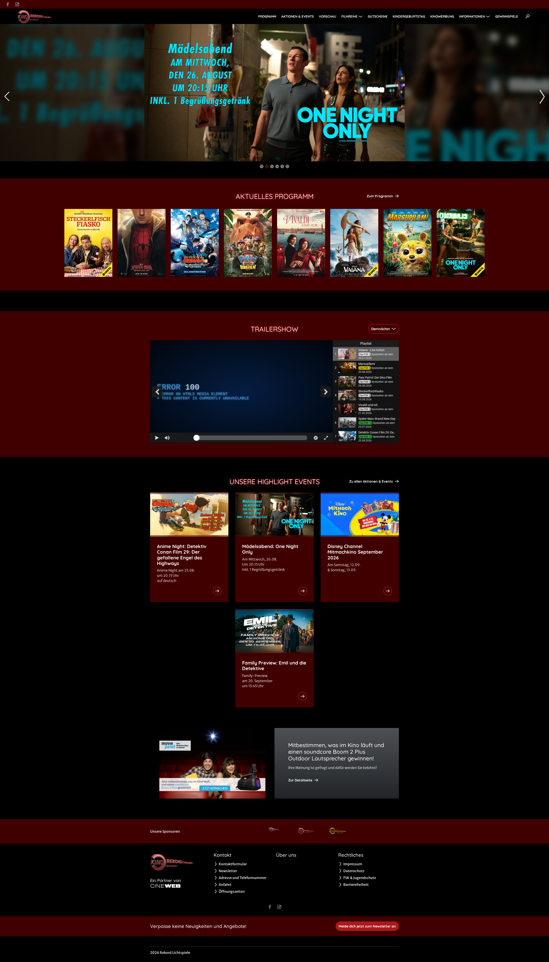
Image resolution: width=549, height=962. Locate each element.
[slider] (251, 438)
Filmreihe (349, 16)
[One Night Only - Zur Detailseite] (461, 243)
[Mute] (167, 438)
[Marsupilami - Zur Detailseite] (407, 243)
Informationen (472, 16)
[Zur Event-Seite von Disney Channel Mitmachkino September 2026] (387, 591)
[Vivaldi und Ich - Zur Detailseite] (301, 243)
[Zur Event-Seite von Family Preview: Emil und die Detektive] (302, 696)
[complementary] (241, 391)
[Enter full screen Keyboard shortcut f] (326, 438)
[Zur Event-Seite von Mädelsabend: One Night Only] (302, 591)
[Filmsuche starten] (527, 16)
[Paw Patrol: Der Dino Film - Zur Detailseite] (248, 243)
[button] (366, 354)
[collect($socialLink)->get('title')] (7, 4)
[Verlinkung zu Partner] (274, 831)
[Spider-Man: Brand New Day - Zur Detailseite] (142, 243)
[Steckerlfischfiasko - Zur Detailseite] (88, 243)
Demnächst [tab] (380, 329)
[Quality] (316, 438)
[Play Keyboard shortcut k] (157, 438)
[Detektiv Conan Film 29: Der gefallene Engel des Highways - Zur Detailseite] (195, 243)
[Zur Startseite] (47, 16)
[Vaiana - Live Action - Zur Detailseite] (354, 243)
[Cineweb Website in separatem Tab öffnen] (165, 886)
